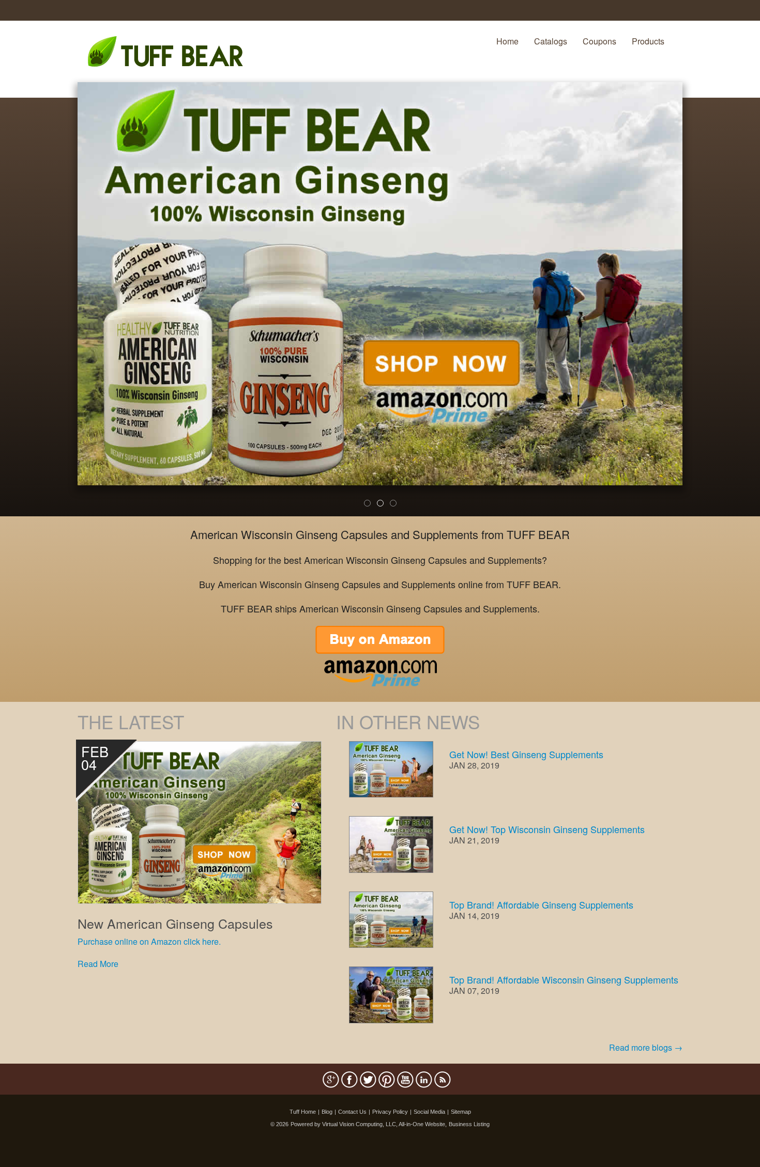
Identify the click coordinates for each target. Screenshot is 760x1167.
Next (699, 306)
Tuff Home (303, 1112)
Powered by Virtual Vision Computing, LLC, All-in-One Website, (369, 1124)
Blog (327, 1112)
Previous (62, 306)
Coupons (599, 41)
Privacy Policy (390, 1112)
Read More (98, 964)
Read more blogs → (645, 1047)
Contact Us (352, 1112)
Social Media (429, 1112)
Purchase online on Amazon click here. (149, 941)
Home (507, 41)
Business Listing (469, 1124)
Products (648, 41)
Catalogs (550, 41)
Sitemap (461, 1112)
